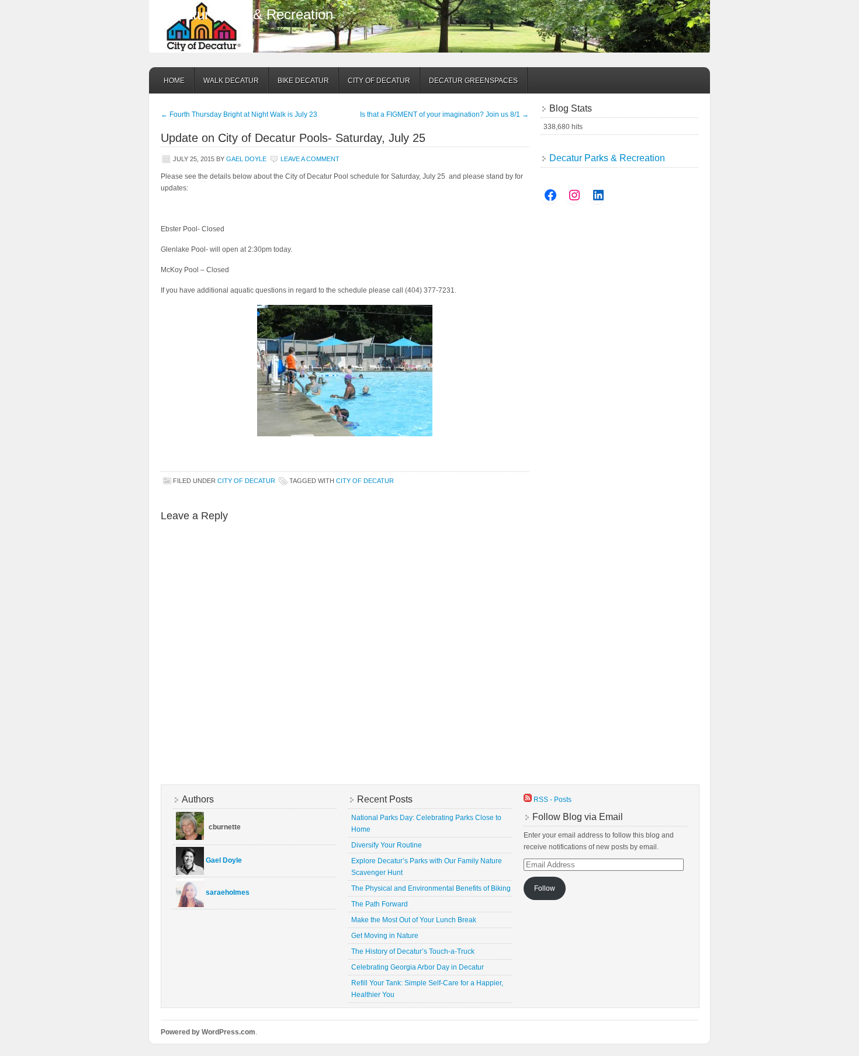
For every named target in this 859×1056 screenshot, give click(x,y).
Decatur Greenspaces (473, 81)
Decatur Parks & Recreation (247, 14)
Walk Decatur (231, 81)
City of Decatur (379, 81)
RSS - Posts (551, 800)
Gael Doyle (246, 158)
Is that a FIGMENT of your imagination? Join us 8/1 (444, 114)
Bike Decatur (303, 81)
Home (174, 81)
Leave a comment (310, 158)
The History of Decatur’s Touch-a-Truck (412, 951)
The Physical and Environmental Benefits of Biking (431, 888)
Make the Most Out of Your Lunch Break (413, 920)
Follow (544, 888)
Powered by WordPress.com (208, 1032)
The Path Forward (379, 904)
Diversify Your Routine (386, 845)
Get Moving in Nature (384, 936)
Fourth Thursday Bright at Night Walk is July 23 (239, 114)
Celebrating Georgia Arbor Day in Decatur (417, 967)
